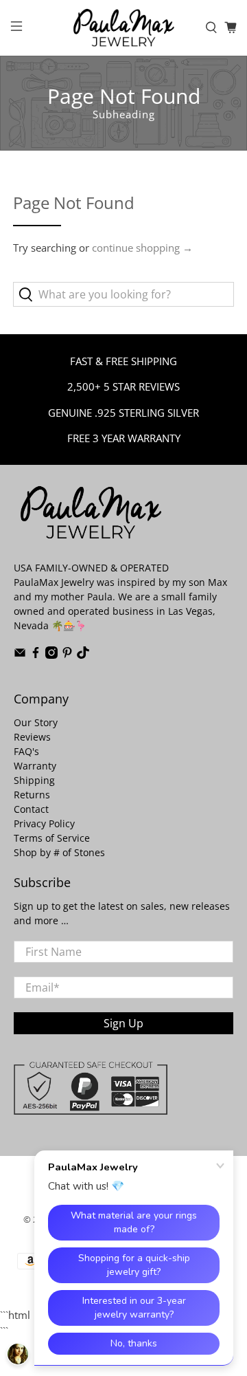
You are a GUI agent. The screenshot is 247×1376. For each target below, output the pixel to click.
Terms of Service (52, 837)
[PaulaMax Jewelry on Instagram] (51, 655)
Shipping (34, 780)
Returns (32, 794)
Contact (31, 809)
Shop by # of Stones (59, 852)
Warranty (35, 765)
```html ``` (115, 699)
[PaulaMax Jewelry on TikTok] (83, 655)
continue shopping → (142, 247)
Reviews (32, 736)
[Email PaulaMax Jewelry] (20, 655)
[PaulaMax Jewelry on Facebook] (36, 655)
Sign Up (123, 1023)
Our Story (36, 722)
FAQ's (26, 751)
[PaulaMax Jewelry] (123, 27)
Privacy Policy (44, 823)
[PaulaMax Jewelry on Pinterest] (67, 655)
